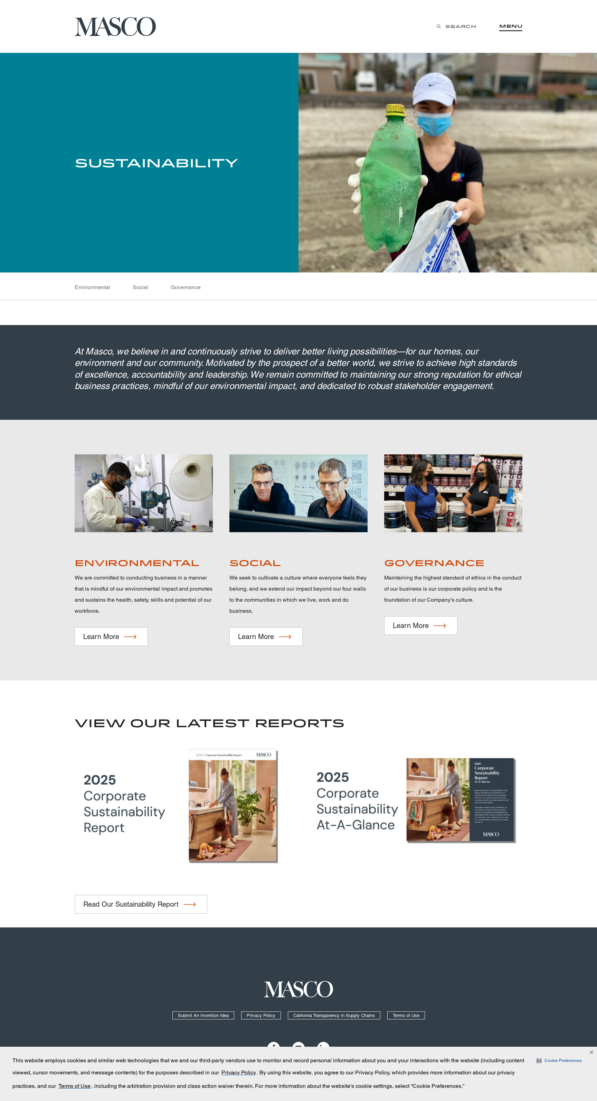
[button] (559, 1060)
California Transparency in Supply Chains (334, 1015)
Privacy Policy (261, 1015)
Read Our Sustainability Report (131, 904)
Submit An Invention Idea (203, 1015)
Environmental (92, 287)
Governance (186, 287)
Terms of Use (406, 1015)
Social (140, 287)
